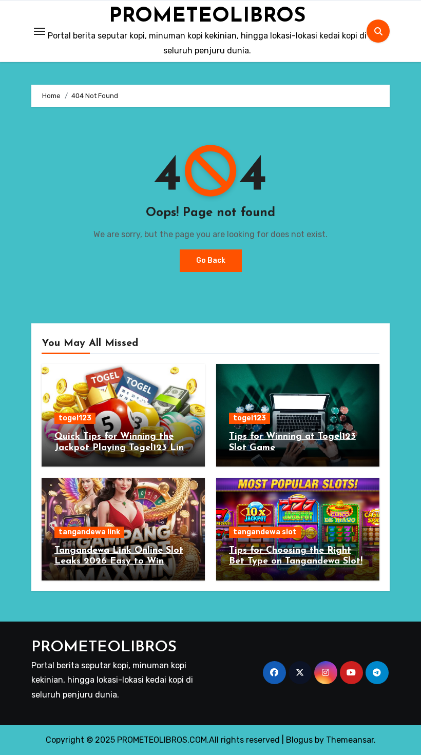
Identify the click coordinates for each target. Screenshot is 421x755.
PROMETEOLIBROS (207, 16)
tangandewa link (89, 532)
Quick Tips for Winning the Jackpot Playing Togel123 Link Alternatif (121, 447)
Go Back (210, 260)
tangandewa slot (265, 532)
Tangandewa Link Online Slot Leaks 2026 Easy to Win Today (118, 561)
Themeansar (350, 740)
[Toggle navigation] (39, 31)
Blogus (299, 740)
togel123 (75, 418)
